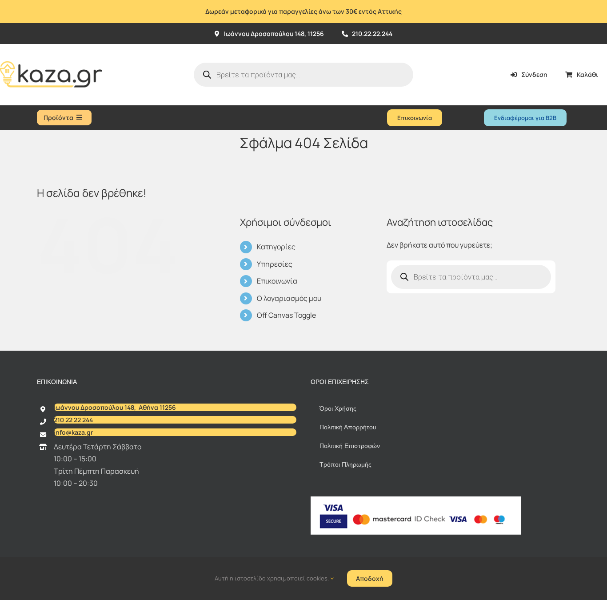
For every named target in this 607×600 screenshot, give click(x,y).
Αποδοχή (369, 578)
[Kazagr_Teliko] (51, 47)
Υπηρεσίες (274, 264)
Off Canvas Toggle (286, 315)
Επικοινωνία (277, 281)
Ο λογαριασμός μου (289, 298)
